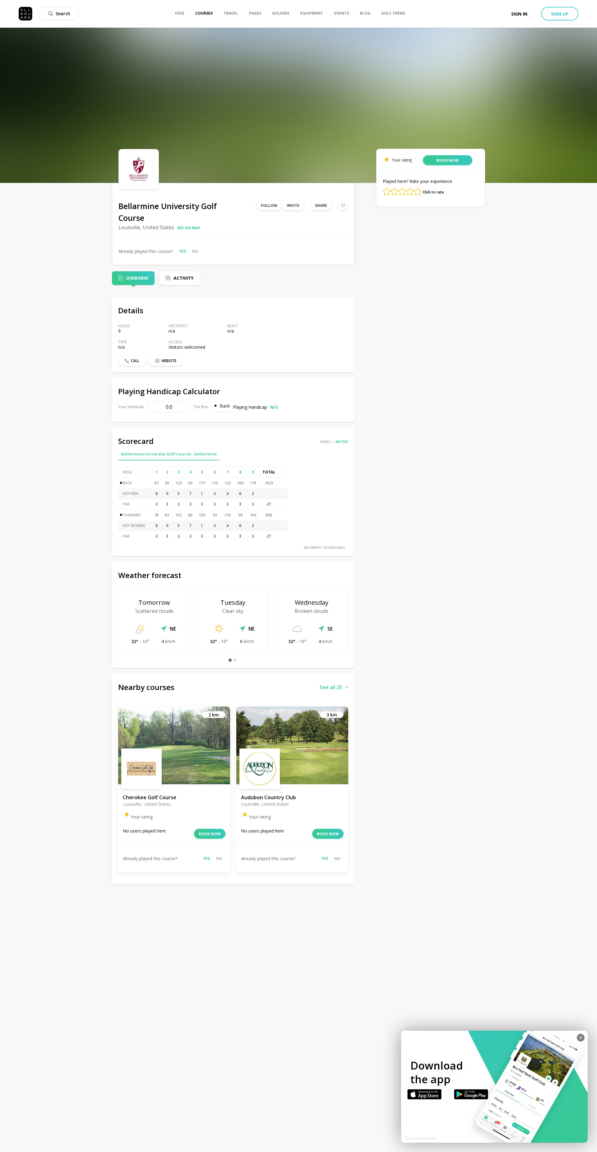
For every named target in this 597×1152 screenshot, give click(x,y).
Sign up (559, 14)
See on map (188, 228)
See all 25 (331, 687)
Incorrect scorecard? (324, 547)
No (195, 251)
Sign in (519, 14)
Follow (269, 205)
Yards (325, 442)
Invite (293, 205)
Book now (210, 834)
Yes (182, 251)
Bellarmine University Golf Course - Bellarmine (169, 454)
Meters (342, 442)
